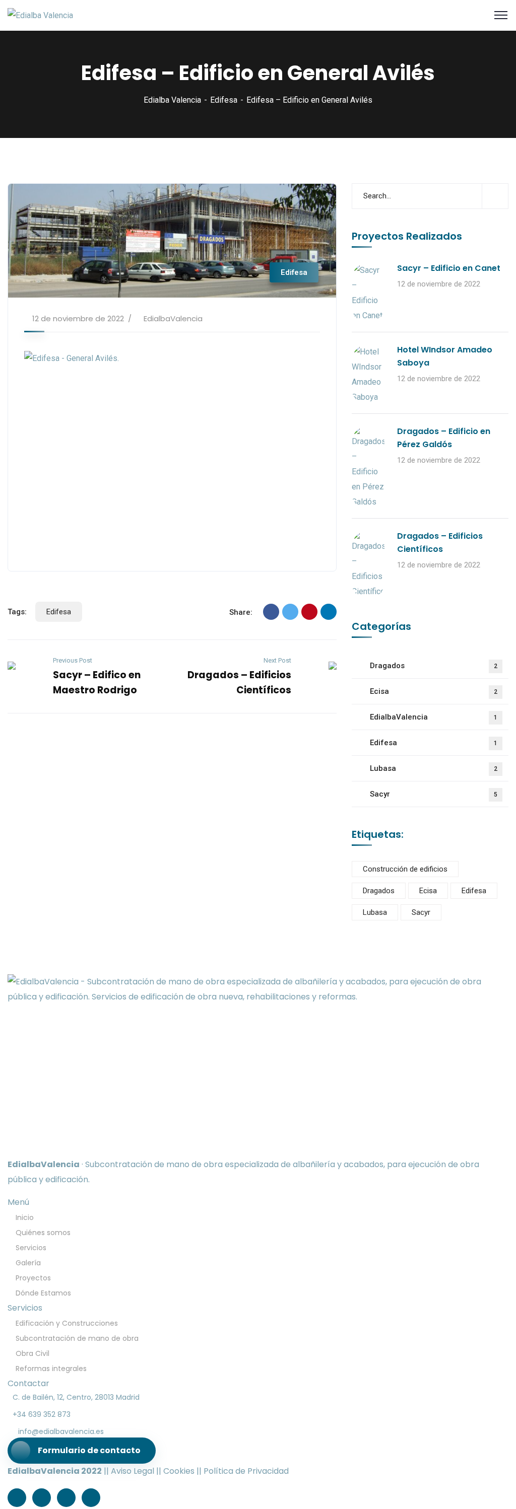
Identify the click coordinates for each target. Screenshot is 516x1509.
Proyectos (33, 1278)
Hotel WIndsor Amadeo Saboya (444, 356)
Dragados (433, 665)
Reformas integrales (51, 1368)
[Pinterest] (309, 612)
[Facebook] (271, 612)
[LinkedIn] (328, 612)
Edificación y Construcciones (67, 1323)
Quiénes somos (43, 1233)
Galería (28, 1263)
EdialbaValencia (173, 318)
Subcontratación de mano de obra (77, 1338)
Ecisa (433, 691)
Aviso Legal (132, 1471)
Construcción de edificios (405, 869)
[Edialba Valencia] (40, 15)
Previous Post (72, 660)
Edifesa (223, 100)
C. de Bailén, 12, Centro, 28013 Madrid (76, 1397)
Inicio (25, 1217)
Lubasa (433, 768)
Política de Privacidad (246, 1471)
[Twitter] (290, 612)
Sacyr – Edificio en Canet (448, 268)
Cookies (179, 1471)
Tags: (17, 611)
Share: (240, 612)
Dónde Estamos (43, 1293)
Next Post (277, 660)
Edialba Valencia (172, 100)
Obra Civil (32, 1353)
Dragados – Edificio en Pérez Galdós (443, 437)
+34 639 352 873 (42, 1414)
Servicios (31, 1248)
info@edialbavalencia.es (61, 1431)
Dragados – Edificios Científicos (440, 542)
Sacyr (433, 794)
